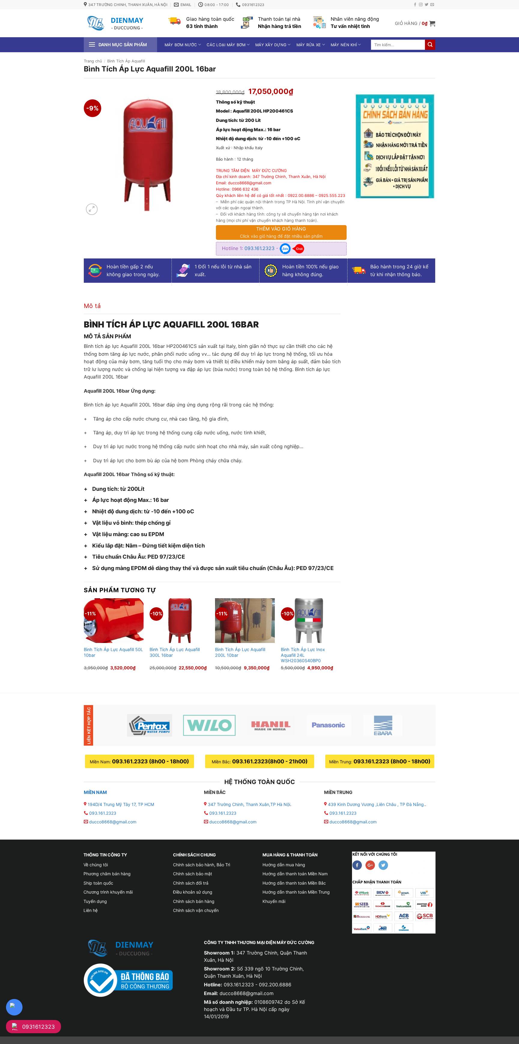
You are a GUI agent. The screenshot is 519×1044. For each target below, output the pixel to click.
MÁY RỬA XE (308, 45)
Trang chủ (93, 61)
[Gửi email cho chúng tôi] (432, 5)
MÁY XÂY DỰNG (271, 45)
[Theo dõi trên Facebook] (415, 5)
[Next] (340, 640)
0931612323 (38, 1027)
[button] (415, 23)
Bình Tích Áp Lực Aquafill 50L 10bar (113, 652)
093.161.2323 (260, 248)
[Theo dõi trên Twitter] (426, 5)
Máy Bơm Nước (181, 45)
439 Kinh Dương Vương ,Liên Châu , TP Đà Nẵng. (376, 804)
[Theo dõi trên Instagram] (421, 5)
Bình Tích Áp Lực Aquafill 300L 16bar (175, 652)
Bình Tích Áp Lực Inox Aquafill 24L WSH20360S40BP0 (303, 655)
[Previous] (84, 640)
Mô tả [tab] (92, 305)
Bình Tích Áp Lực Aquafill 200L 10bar (240, 652)
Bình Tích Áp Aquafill (126, 61)
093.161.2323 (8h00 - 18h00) (150, 761)
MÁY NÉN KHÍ (344, 45)
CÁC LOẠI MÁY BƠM (226, 45)
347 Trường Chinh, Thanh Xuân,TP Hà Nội (248, 804)
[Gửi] (430, 45)
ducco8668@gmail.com (112, 821)
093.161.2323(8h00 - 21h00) (270, 761)
